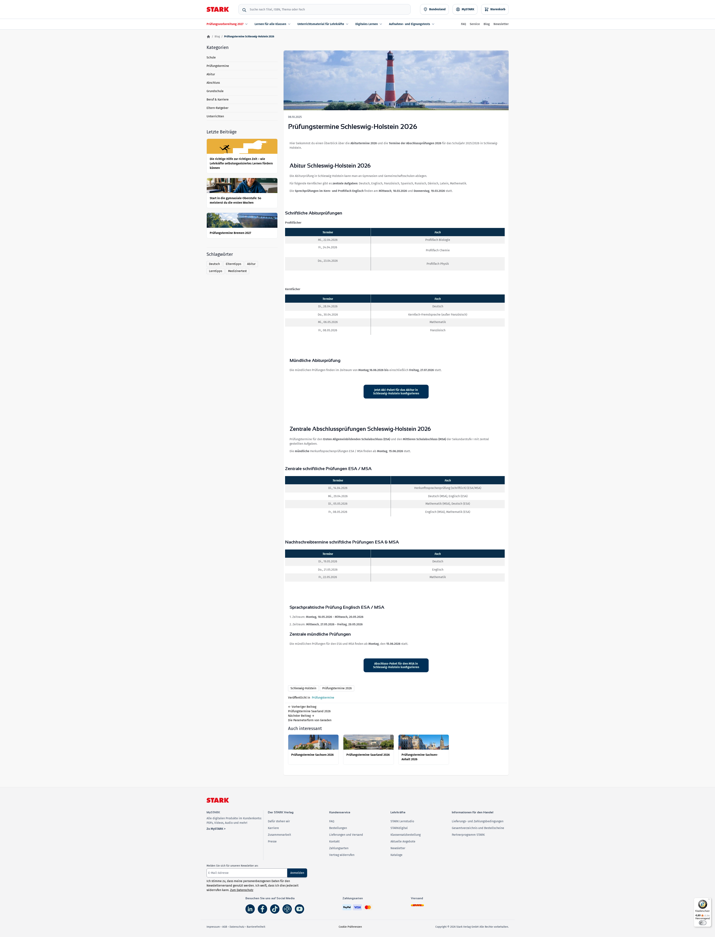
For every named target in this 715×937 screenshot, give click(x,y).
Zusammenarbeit (279, 834)
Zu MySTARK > (216, 829)
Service (475, 24)
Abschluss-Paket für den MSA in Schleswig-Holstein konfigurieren (396, 665)
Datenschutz (237, 926)
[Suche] (244, 10)
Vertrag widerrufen (341, 855)
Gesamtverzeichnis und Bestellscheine (478, 828)
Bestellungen (338, 828)
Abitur (211, 74)
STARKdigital (399, 828)
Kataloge (396, 855)
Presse (272, 841)
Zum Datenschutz (241, 890)
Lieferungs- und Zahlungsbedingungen (477, 821)
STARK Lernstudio (402, 821)
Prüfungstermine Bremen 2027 (230, 233)
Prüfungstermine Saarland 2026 (368, 755)
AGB (224, 926)
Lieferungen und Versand (346, 834)
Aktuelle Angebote (402, 841)
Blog (487, 24)
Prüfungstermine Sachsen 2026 (312, 755)
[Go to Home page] (218, 9)
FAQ (463, 24)
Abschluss (213, 82)
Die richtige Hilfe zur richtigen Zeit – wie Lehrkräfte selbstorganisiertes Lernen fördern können (241, 163)
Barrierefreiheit (256, 926)
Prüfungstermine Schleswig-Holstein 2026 (352, 126)
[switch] (702, 923)
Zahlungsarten (338, 848)
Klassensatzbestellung (405, 834)
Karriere (273, 828)
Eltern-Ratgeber (217, 108)
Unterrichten (215, 116)
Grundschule (215, 91)
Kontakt (334, 841)
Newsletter (501, 24)
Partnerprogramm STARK (468, 834)
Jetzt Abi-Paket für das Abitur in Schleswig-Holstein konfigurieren (396, 391)
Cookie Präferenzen (350, 926)
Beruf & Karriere (218, 99)
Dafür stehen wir (279, 821)
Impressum (213, 926)
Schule (211, 57)
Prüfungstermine (218, 66)
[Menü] (709, 900)
